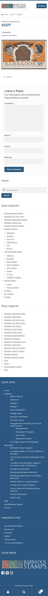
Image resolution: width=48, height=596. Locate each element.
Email (7, 146)
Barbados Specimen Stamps (14, 348)
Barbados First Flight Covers (14, 323)
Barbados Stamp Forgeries (14, 351)
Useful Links (15, 497)
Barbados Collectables (12, 317)
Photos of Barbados (18, 494)
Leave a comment (9, 35)
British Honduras (13, 265)
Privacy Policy (10, 539)
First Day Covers (17, 420)
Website (8, 157)
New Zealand (12, 268)
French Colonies (13, 287)
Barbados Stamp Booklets (14, 226)
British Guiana (12, 262)
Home (6, 14)
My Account (8, 592)
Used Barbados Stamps (13, 367)
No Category (9, 294)
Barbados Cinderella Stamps (14, 314)
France (9, 284)
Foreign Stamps (10, 280)
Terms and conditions (13, 543)
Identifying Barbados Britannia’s (23, 472)
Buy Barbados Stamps (13, 504)
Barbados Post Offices (12, 326)
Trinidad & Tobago (14, 277)
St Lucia (10, 274)
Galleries (8, 394)
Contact (7, 507)
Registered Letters (24, 438)
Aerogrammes (22, 428)
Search (6, 195)
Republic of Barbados (19, 416)
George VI (10, 239)
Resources (8, 445)
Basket (7, 536)
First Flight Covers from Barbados (24, 442)
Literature (7, 291)
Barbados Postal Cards (12, 223)
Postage (7, 297)
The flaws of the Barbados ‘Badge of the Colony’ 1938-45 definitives (25, 464)
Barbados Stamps (11, 229)
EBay (6, 360)
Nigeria (9, 271)
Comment (9, 103)
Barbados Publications (12, 345)
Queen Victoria (16, 396)
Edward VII (11, 233)
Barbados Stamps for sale (14, 357)
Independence (12, 242)
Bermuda (10, 259)
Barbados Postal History (13, 329)
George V (10, 236)
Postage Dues (16, 413)
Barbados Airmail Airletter (13, 213)
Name (7, 135)
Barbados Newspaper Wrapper (15, 220)
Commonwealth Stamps (13, 252)
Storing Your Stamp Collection (23, 485)
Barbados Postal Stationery (14, 335)
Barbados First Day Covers (14, 216)
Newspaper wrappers (25, 432)
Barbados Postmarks (12, 339)
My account (9, 529)
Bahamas (10, 255)
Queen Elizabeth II (18, 410)
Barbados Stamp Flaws (19, 469)
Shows (6, 363)
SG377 (12, 14)
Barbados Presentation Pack (15, 342)
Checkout (8, 532)
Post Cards (20, 435)
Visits (6, 370)
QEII (8, 245)
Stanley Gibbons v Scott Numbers (24, 481)
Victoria (9, 248)
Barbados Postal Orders (13, 332)
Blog (6, 501)
